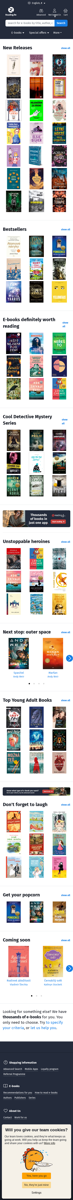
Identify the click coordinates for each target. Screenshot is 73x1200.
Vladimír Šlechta (19, 984)
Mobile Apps (31, 1069)
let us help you (43, 1028)
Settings (36, 1192)
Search (61, 23)
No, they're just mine (36, 1184)
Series (32, 1097)
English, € (38, 3)
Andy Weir (18, 676)
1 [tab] (29, 683)
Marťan (53, 672)
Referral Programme (14, 1074)
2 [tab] (34, 683)
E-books (16, 32)
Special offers (37, 32)
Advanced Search (12, 1069)
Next (69, 658)
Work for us (20, 1117)
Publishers (20, 1097)
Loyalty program (49, 1069)
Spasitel (19, 672)
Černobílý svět (53, 980)
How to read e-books (46, 1092)
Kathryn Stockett (53, 984)
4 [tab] (43, 683)
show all (65, 48)
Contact (7, 1117)
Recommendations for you (17, 1092)
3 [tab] (39, 683)
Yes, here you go (36, 1175)
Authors (7, 1097)
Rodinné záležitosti (19, 980)
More (56, 32)
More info (49, 1143)
